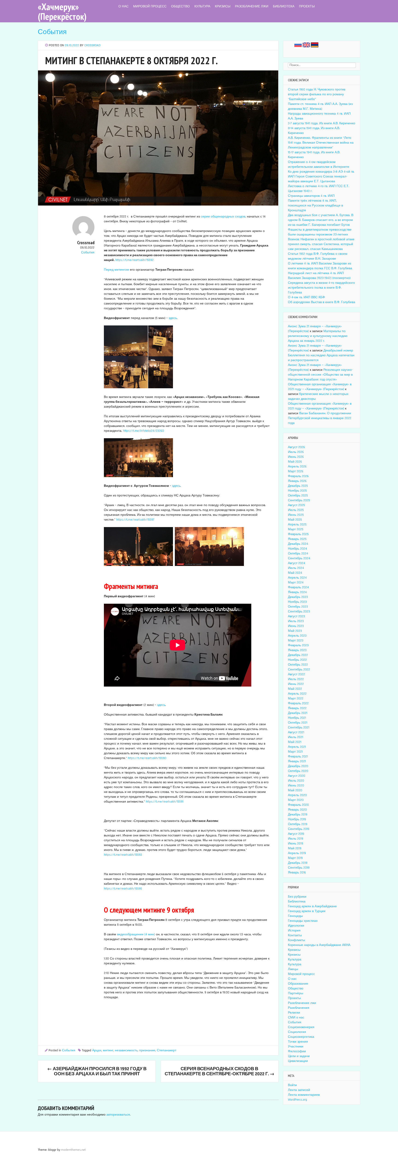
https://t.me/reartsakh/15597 (135, 520)
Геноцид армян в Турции (306, 911)
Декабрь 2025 (298, 486)
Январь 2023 (297, 650)
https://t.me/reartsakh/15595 (123, 889)
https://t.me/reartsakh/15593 (123, 855)
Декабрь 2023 (298, 597)
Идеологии (296, 926)
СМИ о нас (296, 1017)
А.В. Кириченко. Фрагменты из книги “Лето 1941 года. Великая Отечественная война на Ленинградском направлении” (321, 143)
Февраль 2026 (298, 476)
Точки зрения (298, 1042)
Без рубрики (297, 897)
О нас (123, 6)
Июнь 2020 (296, 785)
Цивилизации (298, 1061)
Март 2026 (295, 471)
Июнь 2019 (295, 843)
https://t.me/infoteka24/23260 (143, 431)
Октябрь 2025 (298, 495)
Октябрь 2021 (297, 723)
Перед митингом (116, 270)
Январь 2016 (297, 872)
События (52, 32)
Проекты (307, 6)
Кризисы (222, 6)
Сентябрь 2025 (299, 500)
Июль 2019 (295, 839)
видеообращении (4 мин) (136, 934)
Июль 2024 (296, 568)
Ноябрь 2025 (297, 491)
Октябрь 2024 (298, 553)
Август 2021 (296, 732)
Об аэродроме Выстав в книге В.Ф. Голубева (321, 302)
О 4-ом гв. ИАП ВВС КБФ (306, 297)
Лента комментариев (304, 1095)
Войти (292, 1085)
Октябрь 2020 (298, 771)
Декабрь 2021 (297, 713)
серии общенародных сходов (223, 217)
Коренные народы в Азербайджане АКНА (319, 945)
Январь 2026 (297, 481)
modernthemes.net (73, 1150)
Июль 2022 (296, 679)
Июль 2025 (296, 510)
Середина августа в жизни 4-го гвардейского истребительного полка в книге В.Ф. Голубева (321, 288)
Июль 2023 (296, 621)
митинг (108, 1050)
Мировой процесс (150, 6)
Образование (298, 984)
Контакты (295, 935)
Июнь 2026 (296, 457)
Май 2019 (294, 848)
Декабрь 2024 (298, 544)
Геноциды (295, 916)
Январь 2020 (297, 810)
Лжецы (293, 969)
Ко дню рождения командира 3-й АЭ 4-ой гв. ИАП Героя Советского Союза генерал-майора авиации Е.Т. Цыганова (321, 176)
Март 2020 (296, 800)
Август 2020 (296, 776)
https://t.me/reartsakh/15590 (147, 758)
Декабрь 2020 (298, 766)
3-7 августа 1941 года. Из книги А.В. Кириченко (321, 123)
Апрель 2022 (297, 694)
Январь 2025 (297, 539)
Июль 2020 (296, 781)
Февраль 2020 (298, 805)
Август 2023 (296, 616)
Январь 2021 (297, 761)
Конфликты (296, 940)
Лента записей (299, 1090)
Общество (180, 6)
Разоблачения (298, 1008)
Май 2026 (295, 462)
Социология (297, 1032)
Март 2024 (296, 582)
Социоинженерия (301, 1027)
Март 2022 (295, 698)
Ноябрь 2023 (297, 602)
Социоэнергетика (301, 1037)
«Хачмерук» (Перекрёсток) (62, 11)
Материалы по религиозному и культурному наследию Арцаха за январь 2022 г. (318, 336)
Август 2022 (296, 674)
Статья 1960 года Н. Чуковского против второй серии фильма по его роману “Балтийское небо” (316, 94)
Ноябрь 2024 (297, 549)
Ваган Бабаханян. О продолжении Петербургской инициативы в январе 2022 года (319, 418)
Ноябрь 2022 (297, 660)
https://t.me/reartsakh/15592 (134, 260)
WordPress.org (297, 1100)
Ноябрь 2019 (297, 819)
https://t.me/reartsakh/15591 (164, 802)
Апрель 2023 (297, 636)
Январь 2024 (297, 592)
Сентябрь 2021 (298, 727)
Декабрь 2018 (297, 863)
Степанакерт (166, 1050)
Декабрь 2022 (298, 655)
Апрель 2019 (297, 853)
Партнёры (295, 993)
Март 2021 (295, 752)
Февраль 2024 (298, 587)
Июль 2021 (295, 737)
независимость (126, 1050)
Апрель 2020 (297, 795)
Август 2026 (296, 447)
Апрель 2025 (297, 524)
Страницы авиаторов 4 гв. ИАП (311, 196)
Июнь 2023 (296, 626)
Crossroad (92, 45)
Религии (294, 1013)
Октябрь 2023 (298, 607)
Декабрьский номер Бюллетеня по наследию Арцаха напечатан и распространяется (321, 355)
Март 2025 (295, 529)
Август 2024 (296, 563)
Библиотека (283, 6)
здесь (173, 318)
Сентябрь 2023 (299, 611)
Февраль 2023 (298, 645)
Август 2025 (296, 505)
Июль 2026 (296, 452)
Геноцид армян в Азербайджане (312, 906)
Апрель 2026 (297, 466)
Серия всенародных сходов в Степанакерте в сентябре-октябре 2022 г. (219, 1071)
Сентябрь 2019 (298, 829)
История (294, 930)
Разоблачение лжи (251, 6)
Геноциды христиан (303, 921)
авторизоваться (118, 1115)
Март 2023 (295, 640)
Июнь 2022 (296, 684)
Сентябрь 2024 (299, 558)
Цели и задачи (299, 1056)
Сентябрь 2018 (299, 868)
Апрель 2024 (297, 578)
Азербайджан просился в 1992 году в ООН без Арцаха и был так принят (96, 1071)
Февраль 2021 (298, 756)
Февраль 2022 (298, 703)
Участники (295, 1046)
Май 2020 (295, 790)
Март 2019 (295, 858)
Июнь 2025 (296, 515)
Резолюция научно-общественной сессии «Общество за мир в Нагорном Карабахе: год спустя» (320, 375)
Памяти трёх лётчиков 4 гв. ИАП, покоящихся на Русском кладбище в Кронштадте (315, 205)
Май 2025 (295, 520)
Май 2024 (295, 573)
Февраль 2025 (298, 534)
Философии (297, 1051)
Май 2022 (295, 689)
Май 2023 (295, 631)
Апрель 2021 (297, 747)
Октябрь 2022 (298, 665)
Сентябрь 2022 (299, 669)
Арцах (96, 1050)
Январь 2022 (297, 708)
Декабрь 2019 (297, 814)
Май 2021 (294, 742)
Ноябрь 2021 (297, 718)
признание (147, 1050)
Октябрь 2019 (297, 824)
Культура (202, 6)
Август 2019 (296, 834)
